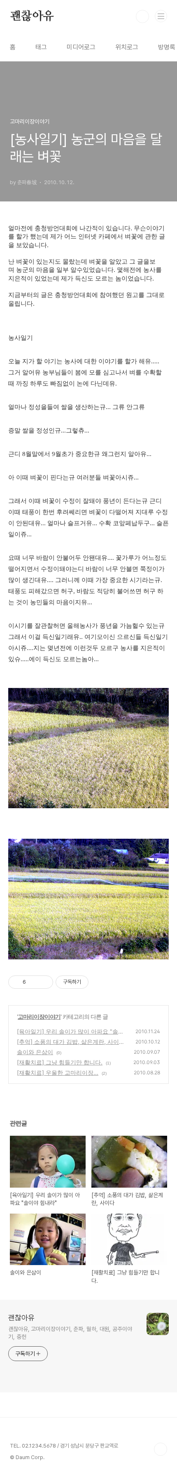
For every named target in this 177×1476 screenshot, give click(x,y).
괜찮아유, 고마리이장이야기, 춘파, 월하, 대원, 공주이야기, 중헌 (70, 1333)
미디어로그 (81, 47)
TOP (160, 1449)
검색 (142, 16)
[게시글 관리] (44, 982)
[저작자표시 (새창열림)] (92, 982)
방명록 (166, 47)
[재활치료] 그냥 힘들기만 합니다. (59, 1062)
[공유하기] (33, 982)
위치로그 (126, 47)
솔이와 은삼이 (35, 1051)
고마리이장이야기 (39, 1016)
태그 (41, 47)
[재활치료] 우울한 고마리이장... (57, 1072)
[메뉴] (161, 16)
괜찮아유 (32, 16)
